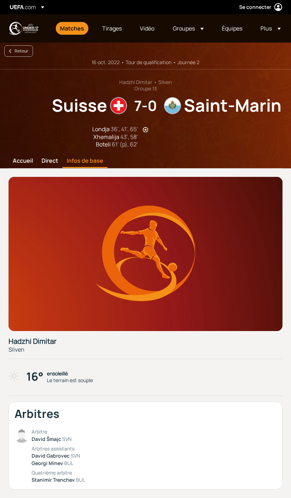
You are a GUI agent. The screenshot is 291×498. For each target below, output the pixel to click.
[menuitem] (72, 28)
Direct (50, 161)
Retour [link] (21, 51)
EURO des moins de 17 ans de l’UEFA (23, 28)
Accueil (23, 161)
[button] (188, 28)
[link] (72, 28)
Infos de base (85, 161)
